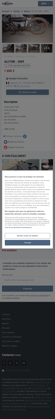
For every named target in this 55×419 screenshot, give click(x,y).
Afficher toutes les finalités (27, 236)
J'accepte (27, 243)
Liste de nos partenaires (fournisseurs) (18, 227)
